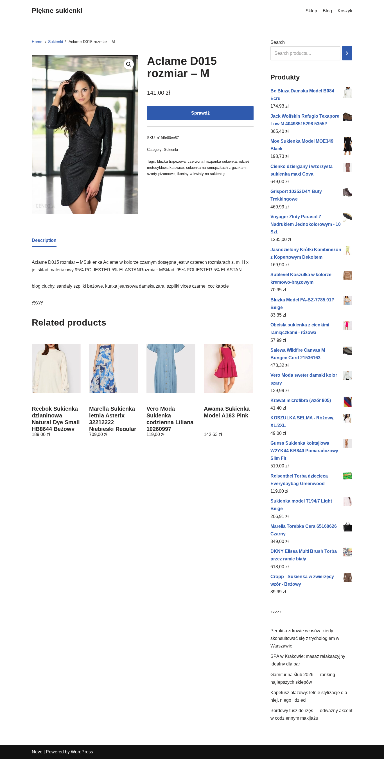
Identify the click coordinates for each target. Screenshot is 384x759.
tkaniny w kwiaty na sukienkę (201, 174)
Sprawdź (200, 113)
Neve (37, 751)
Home (37, 41)
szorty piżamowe (161, 174)
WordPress (82, 751)
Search (277, 42)
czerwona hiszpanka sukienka (212, 161)
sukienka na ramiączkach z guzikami (216, 167)
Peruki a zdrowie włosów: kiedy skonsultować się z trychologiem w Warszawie (304, 638)
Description (44, 240)
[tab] (44, 240)
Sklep (311, 10)
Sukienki (55, 41)
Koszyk (345, 10)
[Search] (347, 53)
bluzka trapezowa (171, 161)
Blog (327, 10)
